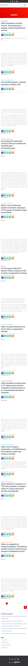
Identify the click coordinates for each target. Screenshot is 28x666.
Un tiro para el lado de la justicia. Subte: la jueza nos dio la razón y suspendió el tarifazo (14, 270)
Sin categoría (4, 21)
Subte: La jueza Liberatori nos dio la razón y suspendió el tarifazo (13, 329)
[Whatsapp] (7, 35)
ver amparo (8, 528)
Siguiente (19, 603)
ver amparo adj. (10, 65)
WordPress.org (5, 647)
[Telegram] (10, 35)
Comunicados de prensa (7, 80)
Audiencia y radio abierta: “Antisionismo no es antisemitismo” (14, 633)
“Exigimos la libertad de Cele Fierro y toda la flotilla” (12, 621)
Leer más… (3, 468)
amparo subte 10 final (5, 38)
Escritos (3, 266)
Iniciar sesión (4, 639)
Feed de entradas (5, 642)
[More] (13, 35)
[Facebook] (2, 35)
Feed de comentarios (6, 645)
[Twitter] (5, 35)
